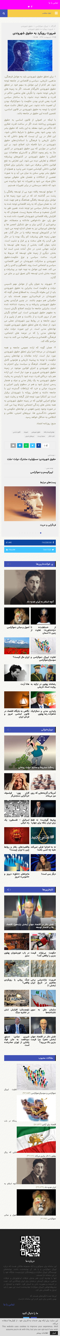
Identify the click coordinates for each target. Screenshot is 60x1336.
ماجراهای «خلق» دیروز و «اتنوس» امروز (16, 875)
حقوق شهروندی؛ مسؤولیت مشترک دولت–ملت (31, 459)
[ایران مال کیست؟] (16, 645)
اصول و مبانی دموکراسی (18, 627)
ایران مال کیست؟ (21, 657)
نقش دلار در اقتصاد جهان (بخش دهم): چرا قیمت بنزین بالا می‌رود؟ (43, 1039)
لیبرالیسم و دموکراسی (41, 472)
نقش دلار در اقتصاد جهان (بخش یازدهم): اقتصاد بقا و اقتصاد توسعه (30, 926)
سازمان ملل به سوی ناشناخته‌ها (43, 1011)
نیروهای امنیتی (29, 436)
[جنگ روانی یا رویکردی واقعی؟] (16, 968)
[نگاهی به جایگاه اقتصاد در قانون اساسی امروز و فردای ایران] (16, 699)
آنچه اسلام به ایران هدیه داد (40, 602)
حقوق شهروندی (36, 432)
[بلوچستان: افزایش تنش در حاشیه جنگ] (16, 998)
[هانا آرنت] (16, 672)
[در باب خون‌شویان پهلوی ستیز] (16, 941)
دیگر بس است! (48, 874)
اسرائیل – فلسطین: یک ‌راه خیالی (16, 821)
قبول (54, 1333)
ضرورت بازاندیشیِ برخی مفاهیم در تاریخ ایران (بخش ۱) (43, 982)
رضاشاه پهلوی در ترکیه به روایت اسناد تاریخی (43, 685)
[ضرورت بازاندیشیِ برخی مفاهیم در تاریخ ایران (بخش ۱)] (43, 968)
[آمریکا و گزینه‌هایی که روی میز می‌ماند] (43, 781)
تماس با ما (53, 3)
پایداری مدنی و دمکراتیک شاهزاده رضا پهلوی (43, 712)
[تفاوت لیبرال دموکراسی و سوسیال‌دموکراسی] (43, 645)
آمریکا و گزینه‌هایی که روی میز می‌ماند (43, 794)
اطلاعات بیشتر (42, 1333)
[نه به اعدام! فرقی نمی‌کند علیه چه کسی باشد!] (43, 835)
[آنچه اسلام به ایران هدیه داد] (30, 587)
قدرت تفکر (51, 436)
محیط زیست (41, 436)
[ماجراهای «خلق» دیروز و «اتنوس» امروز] (16, 862)
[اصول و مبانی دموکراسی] (16, 616)
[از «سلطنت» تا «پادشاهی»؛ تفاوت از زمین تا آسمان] (43, 616)
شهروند (26, 432)
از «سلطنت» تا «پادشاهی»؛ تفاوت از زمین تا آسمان (43, 630)
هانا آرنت (25, 684)
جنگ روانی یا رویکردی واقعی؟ (16, 981)
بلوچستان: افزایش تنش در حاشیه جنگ (16, 1011)
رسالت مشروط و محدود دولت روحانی (36, 767)
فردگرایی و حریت (48, 525)
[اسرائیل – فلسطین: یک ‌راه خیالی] (16, 808)
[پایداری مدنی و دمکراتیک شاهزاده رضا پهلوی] (43, 699)
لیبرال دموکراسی (46, 13)
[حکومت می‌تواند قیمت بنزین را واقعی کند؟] (43, 941)
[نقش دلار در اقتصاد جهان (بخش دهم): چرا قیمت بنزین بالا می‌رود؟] (43, 1025)
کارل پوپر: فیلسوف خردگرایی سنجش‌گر (16, 794)
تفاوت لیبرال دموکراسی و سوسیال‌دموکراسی (43, 658)
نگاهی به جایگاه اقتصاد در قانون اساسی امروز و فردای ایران (16, 714)
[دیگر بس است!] (43, 862)
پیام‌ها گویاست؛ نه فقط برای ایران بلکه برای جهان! (43, 821)
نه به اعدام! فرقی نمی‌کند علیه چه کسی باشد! (43, 848)
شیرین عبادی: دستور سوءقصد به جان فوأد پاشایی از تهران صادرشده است (16, 1041)
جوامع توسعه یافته (49, 432)
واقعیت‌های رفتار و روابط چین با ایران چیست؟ (16, 848)
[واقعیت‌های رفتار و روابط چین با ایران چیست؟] (16, 835)
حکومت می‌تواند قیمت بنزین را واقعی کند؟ (43, 954)
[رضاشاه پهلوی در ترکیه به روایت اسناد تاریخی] (43, 672)
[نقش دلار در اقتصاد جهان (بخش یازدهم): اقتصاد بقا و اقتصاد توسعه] (30, 912)
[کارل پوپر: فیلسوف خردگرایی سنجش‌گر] (16, 781)
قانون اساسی (16, 432)
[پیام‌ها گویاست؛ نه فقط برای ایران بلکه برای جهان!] (43, 808)
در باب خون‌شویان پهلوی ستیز (16, 954)
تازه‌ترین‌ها (47, 890)
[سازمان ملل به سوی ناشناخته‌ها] (43, 998)
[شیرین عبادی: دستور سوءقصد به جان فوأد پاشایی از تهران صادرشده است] (16, 1025)
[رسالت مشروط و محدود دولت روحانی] (30, 752)
